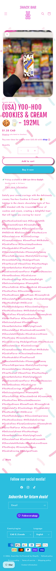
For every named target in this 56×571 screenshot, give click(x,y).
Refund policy (46, 556)
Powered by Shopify (30, 556)
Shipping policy (44, 560)
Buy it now (28, 169)
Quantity (6, 145)
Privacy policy (13, 560)
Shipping (5, 134)
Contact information (29, 565)
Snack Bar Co (16, 556)
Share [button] (8, 459)
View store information (16, 187)
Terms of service (28, 560)
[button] (6, 14)
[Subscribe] (44, 505)
